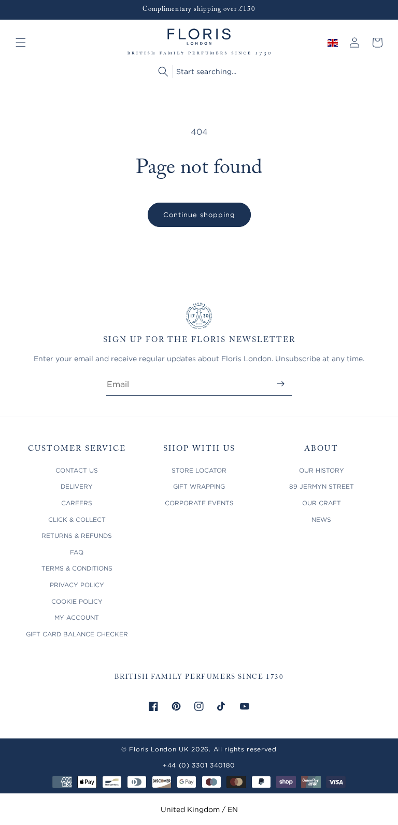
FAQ (76, 552)
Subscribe (280, 383)
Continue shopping (199, 214)
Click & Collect (77, 519)
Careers (76, 503)
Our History (321, 470)
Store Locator (199, 470)
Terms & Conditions (76, 568)
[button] (20, 42)
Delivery (77, 486)
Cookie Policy (77, 601)
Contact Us (76, 470)
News (321, 519)
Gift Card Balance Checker (77, 634)
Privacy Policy (77, 584)
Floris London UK (159, 749)
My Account (76, 617)
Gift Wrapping (199, 486)
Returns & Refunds (76, 535)
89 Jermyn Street (321, 486)
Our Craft (321, 503)
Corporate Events (199, 503)
